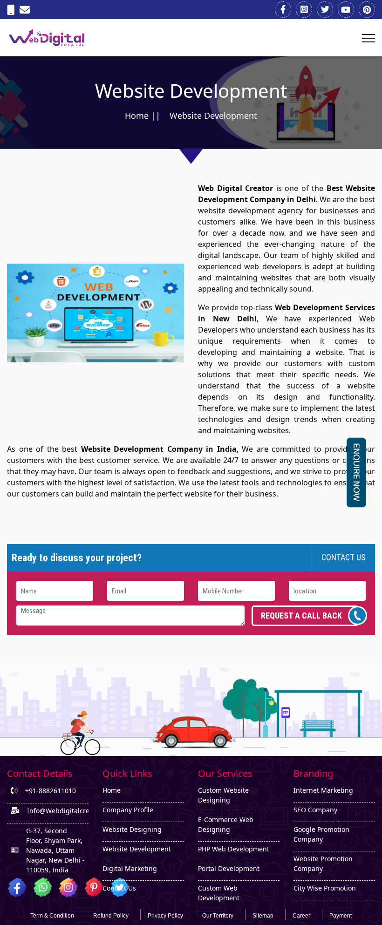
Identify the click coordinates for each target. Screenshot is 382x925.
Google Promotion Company (321, 834)
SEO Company (315, 809)
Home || (142, 115)
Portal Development (228, 868)
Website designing (132, 829)
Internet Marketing (323, 790)
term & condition (52, 915)
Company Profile (127, 809)
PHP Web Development (233, 848)
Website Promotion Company (323, 863)
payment (340, 915)
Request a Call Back (301, 615)
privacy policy (165, 915)
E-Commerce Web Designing (225, 824)
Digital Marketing (129, 868)
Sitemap (262, 915)
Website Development (136, 848)
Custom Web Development (218, 893)
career (301, 915)
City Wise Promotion (324, 888)
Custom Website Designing (223, 795)
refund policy (111, 915)
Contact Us (343, 557)
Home (111, 790)
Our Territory (217, 915)
